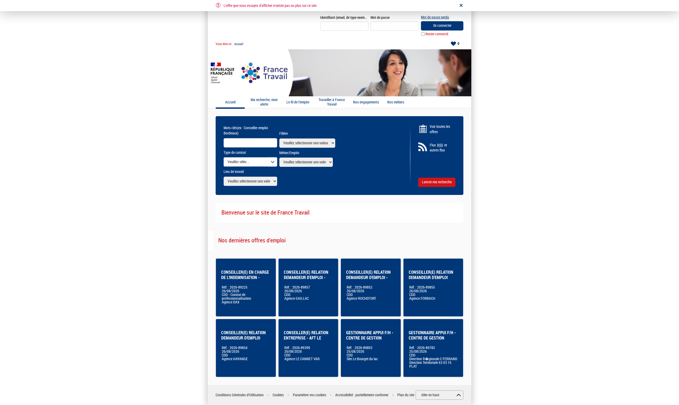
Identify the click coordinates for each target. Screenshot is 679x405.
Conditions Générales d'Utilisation (240, 395)
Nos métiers (395, 102)
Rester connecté (436, 34)
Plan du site (405, 395)
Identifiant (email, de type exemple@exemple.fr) (344, 17)
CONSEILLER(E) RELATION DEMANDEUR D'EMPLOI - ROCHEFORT (368, 277)
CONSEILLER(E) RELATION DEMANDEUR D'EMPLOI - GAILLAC (306, 277)
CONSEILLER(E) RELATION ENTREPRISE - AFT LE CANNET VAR (306, 338)
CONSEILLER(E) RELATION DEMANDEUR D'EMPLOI (431, 275)
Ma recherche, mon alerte (264, 102)
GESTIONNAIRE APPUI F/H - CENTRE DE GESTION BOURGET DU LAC (369, 338)
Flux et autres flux (438, 148)
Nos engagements (366, 102)
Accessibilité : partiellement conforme (361, 395)
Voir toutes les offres (440, 129)
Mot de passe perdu (435, 17)
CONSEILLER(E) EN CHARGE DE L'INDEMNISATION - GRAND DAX (245, 277)
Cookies (278, 395)
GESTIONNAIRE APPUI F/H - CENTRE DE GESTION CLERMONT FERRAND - (432, 338)
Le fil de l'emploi (297, 102)
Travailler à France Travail (332, 102)
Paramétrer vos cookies (309, 395)
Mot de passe (380, 17)
